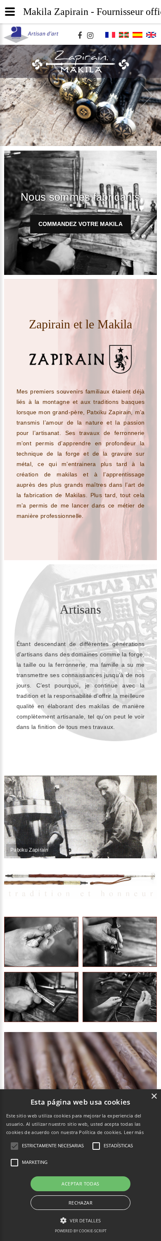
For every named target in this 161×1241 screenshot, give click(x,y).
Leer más (134, 1132)
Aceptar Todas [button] (80, 1183)
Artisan (120, 996)
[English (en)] (151, 37)
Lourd (119, 941)
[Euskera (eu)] (124, 37)
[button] (80, 1220)
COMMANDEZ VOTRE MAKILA (80, 213)
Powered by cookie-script (81, 1231)
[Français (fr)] (110, 37)
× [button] (154, 1096)
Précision (41, 996)
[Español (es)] (137, 37)
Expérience (41, 941)
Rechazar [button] (80, 1203)
